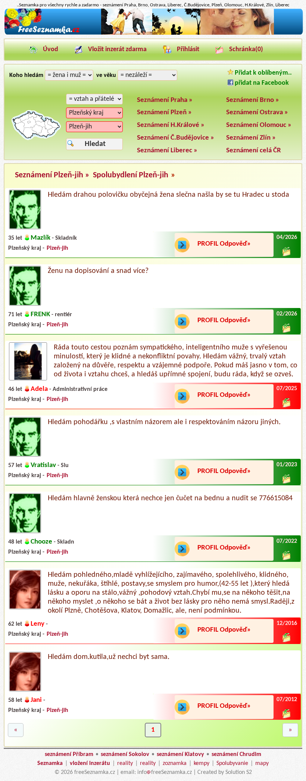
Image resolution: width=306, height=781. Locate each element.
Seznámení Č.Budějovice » (175, 137)
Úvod (50, 49)
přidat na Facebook (261, 83)
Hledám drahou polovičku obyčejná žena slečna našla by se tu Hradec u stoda (168, 195)
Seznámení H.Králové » (170, 125)
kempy (201, 763)
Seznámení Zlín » (251, 137)
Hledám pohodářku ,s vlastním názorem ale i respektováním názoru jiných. (164, 422)
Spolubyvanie (232, 763)
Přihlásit (188, 49)
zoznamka (175, 763)
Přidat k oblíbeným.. (262, 73)
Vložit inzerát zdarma (117, 49)
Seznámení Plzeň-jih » (53, 175)
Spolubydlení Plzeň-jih (130, 175)
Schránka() (246, 49)
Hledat (95, 144)
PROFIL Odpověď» (224, 244)
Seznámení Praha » (165, 100)
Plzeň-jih (57, 248)
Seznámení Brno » (252, 100)
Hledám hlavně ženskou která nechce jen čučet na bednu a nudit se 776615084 (170, 498)
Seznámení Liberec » (167, 150)
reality (125, 763)
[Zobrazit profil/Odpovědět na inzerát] (25, 227)
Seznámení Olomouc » (258, 125)
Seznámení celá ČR (253, 150)
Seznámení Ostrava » (257, 112)
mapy (262, 763)
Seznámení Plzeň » (164, 112)
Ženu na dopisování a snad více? (98, 271)
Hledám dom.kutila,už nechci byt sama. (108, 657)
